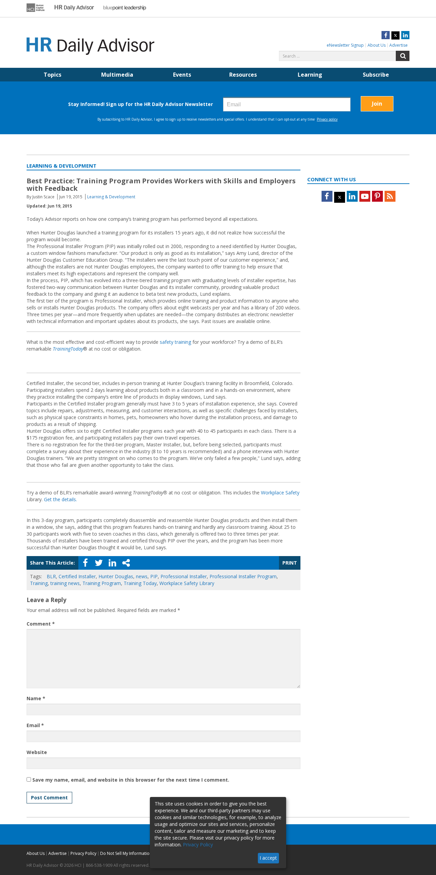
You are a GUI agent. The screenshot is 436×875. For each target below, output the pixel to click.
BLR (51, 576)
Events (182, 74)
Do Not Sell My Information (126, 853)
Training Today (140, 583)
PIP (154, 576)
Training (39, 583)
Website (37, 752)
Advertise (398, 45)
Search (402, 56)
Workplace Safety (280, 492)
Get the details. (60, 499)
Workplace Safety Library (186, 583)
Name (36, 698)
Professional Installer (183, 576)
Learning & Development (111, 197)
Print (289, 562)
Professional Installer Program (243, 576)
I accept (268, 858)
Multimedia (117, 74)
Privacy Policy (83, 853)
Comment (41, 623)
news (141, 576)
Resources (243, 74)
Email (35, 725)
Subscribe (376, 74)
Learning (310, 74)
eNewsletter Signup (345, 45)
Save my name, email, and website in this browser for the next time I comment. (130, 780)
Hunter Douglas (115, 576)
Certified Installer (77, 576)
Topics (52, 74)
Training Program (101, 583)
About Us (377, 45)
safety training (175, 342)
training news (65, 583)
